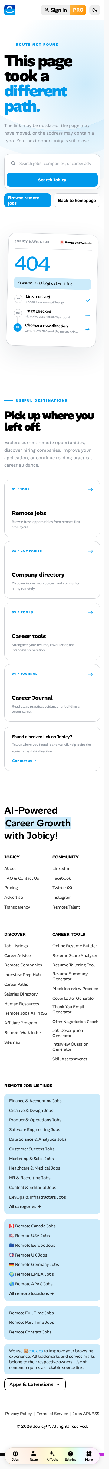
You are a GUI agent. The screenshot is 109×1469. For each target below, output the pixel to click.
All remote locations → (31, 1293)
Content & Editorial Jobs (32, 1187)
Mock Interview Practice (75, 988)
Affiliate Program (20, 1023)
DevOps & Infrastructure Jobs (37, 1197)
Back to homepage (77, 200)
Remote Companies (23, 965)
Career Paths (16, 984)
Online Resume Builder (74, 946)
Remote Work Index (22, 1032)
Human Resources (21, 1003)
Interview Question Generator (70, 1047)
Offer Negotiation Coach (75, 1021)
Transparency (17, 907)
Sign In (59, 10)
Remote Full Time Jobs (31, 1313)
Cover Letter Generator (73, 998)
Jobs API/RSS (86, 1414)
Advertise (13, 897)
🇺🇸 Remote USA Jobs (29, 1235)
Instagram (62, 897)
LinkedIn (60, 868)
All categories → (25, 1207)
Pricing (11, 888)
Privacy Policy (18, 1414)
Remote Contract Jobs (30, 1332)
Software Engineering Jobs (34, 1129)
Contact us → (24, 760)
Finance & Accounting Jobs (35, 1100)
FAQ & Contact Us (21, 878)
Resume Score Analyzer (74, 955)
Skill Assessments (69, 1059)
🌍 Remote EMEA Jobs (31, 1274)
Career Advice (17, 955)
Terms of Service (52, 1414)
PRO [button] (78, 10)
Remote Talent (66, 907)
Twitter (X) (62, 888)
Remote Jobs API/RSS (25, 1013)
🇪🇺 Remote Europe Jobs (32, 1245)
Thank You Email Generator (68, 1010)
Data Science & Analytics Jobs (38, 1139)
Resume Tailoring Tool (73, 965)
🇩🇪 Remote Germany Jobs (34, 1264)
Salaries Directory (21, 994)
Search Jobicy (52, 179)
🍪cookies (33, 1351)
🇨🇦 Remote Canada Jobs (32, 1226)
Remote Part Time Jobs (31, 1322)
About (10, 868)
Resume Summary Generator (70, 976)
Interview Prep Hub (22, 974)
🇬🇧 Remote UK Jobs (28, 1255)
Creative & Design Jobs (31, 1110)
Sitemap (12, 1042)
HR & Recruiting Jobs (30, 1177)
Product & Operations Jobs (35, 1120)
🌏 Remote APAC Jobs (31, 1284)
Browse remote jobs (23, 200)
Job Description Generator (67, 1033)
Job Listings (16, 946)
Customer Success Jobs (31, 1149)
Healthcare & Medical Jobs (34, 1168)
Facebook (61, 878)
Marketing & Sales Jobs (31, 1158)
